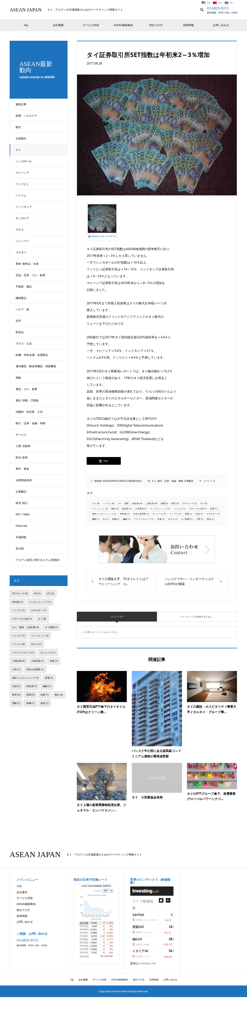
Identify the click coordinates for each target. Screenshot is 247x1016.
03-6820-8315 (217, 8)
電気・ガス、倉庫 (26, 389)
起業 (212, 508)
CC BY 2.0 (111, 236)
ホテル (171, 518)
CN (220, 2)
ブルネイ (21, 252)
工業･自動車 (23, 446)
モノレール (157, 513)
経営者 (125, 508)
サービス (21, 434)
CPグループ (188, 503)
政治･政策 (22, 457)
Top (26, 25)
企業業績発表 (24, 480)
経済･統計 (22, 503)
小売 (198, 518)
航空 (174, 503)
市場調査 (21, 537)
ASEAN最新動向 (123, 25)
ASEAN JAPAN (25, 9)
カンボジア (22, 218)
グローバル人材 (196, 508)
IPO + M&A (23, 514)
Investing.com (147, 963)
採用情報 (188, 25)
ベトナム (21, 195)
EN (209, 2)
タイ (18, 150)
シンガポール (24, 161)
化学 (18, 320)
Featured (21, 526)
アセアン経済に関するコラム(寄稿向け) (38, 562)
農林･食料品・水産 (27, 263)
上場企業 (150, 503)
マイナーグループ (142, 518)
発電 (187, 513)
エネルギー (211, 513)
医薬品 (20, 332)
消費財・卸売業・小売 (29, 412)
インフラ (174, 513)
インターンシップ (158, 508)
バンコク (178, 508)
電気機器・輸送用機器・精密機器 (36, 366)
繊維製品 (21, 298)
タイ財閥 (185, 518)
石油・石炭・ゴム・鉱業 (30, 275)
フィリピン (22, 184)
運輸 (18, 377)
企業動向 (21, 138)
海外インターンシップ (102, 513)
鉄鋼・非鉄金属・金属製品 (32, 355)
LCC (202, 503)
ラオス (20, 229)
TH (231, 2)
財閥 (163, 503)
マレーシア (22, 172)
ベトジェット (98, 508)
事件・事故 (22, 469)
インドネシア (24, 207)
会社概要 (58, 25)
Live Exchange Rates (96, 886)
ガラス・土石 (24, 343)
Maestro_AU (98, 236)
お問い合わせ (221, 25)
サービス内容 (91, 25)
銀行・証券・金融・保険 (30, 423)
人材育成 (139, 508)
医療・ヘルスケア (26, 115)
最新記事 (21, 104)
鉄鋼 (114, 518)
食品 (209, 518)
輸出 (113, 508)
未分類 (20, 548)
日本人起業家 (139, 513)
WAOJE (123, 513)
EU (104, 518)
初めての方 (156, 25)
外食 (159, 518)
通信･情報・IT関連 (27, 400)
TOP (19, 886)
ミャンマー (22, 241)
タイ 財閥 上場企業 (128, 503)
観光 (18, 127)
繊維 (125, 518)
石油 (197, 513)
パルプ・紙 (22, 309)
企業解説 (21, 491)
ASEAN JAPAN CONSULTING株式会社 (122, 481)
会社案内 (22, 892)
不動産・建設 (24, 286)
